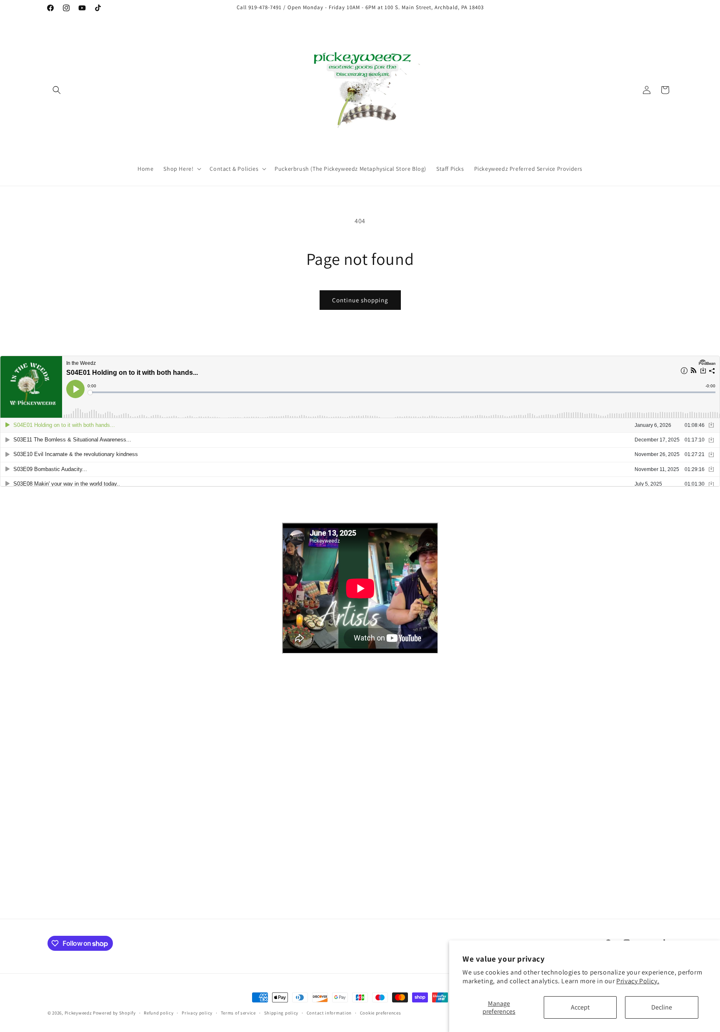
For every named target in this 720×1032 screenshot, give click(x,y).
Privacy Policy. (637, 981)
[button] (57, 90)
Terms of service (238, 1013)
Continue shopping (360, 300)
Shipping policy (281, 1013)
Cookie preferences (380, 1013)
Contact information (329, 1013)
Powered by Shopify (114, 1013)
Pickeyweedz (78, 1013)
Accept (580, 1007)
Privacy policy (197, 1013)
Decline (661, 1007)
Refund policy (158, 1013)
